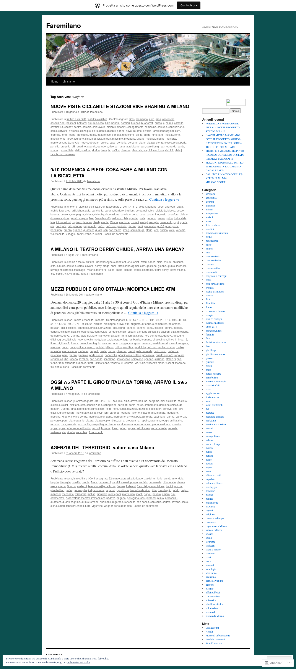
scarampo (109, 359)
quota (98, 230)
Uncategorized (213, 596)
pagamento (89, 226)
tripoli (80, 505)
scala (185, 502)
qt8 (73, 146)
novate (76, 142)
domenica (56, 218)
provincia (210, 506)
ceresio (178, 327)
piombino (111, 420)
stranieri (210, 565)
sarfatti (166, 502)
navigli (144, 222)
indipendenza (96, 490)
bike (107, 123)
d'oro (95, 130)
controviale (100, 331)
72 (73, 323)
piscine (209, 494)
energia (209, 315)
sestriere (165, 424)
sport (69, 320)
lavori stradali (213, 385)
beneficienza (212, 240)
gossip (209, 365)
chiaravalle (99, 127)
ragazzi (209, 510)
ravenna (155, 420)
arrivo (120, 323)
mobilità (150, 138)
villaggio (71, 234)
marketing (211, 420)
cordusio (114, 331)
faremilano (96, 112)
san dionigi (152, 146)
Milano (141, 138)
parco (101, 226)
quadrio (81, 146)
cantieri (209, 248)
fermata (132, 335)
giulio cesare (67, 412)
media (105, 222)
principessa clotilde (129, 355)
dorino (121, 130)
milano (209, 440)
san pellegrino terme (103, 424)
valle (172, 230)
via (162, 150)
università (211, 600)
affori (134, 478)
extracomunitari (213, 330)
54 (52, 323)
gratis (142, 218)
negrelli (94, 351)
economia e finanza (215, 311)
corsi (208, 279)
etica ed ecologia (214, 318)
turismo (209, 588)
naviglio (154, 222)
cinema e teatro (76, 262)
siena (53, 505)
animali (209, 209)
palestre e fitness (214, 483)
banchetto (97, 210)
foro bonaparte (153, 335)
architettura (57, 210)
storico (96, 150)
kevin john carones (61, 269)
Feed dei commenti (215, 639)
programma (133, 420)
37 (166, 320)
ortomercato (57, 498)
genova (116, 134)
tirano (115, 428)
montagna (106, 416)
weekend (210, 612)
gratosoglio (80, 490)
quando (91, 146)
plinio (160, 498)
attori (144, 262)
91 (86, 323)
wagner (108, 505)
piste (176, 142)
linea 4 (75, 343)
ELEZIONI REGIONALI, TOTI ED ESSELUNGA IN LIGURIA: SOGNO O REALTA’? (225, 166)
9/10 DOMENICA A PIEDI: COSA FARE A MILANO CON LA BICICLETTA (109, 172)
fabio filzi (86, 335)
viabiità (169, 150)
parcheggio (211, 487)
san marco (115, 230)
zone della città (123, 505)
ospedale (210, 479)
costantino (153, 214)
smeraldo (147, 269)
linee (83, 343)
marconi (146, 343)
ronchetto (129, 502)
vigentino (97, 505)
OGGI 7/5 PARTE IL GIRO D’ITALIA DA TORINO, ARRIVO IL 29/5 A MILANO (118, 385)
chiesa (89, 214)
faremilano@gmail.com (166, 130)
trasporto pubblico (75, 363)
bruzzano (105, 327)
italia (70, 339)
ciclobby (99, 214)
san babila (96, 359)
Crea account (212, 627)
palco (111, 269)
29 (161, 320)
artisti (136, 262)
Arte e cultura (213, 225)
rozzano (84, 359)
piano (142, 142)
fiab (126, 218)
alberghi (210, 201)
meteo (209, 432)
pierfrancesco (164, 142)
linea (164, 339)
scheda (141, 424)
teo (52, 273)
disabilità (210, 303)
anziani (209, 217)
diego (106, 266)
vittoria (71, 432)
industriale (180, 218)
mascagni (80, 269)
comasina (150, 127)
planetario (150, 226)
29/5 (103, 401)
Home (54, 81)
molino (160, 138)
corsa (132, 404)
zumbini (97, 234)
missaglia (80, 494)
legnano (79, 138)
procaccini (148, 355)
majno (184, 490)
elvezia (147, 130)
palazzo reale (144, 351)
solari (61, 505)
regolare (179, 355)
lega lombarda (131, 339)
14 (134, 320)
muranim (83, 351)
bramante (83, 327)
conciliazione (176, 127)
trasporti (99, 320)
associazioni (57, 123)
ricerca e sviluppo (215, 518)
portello (54, 146)
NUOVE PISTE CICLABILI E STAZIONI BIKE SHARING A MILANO (119, 106)
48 (184, 320)
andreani (170, 206)
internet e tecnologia (216, 381)
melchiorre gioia (178, 343)
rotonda (71, 424)
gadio (92, 134)
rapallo (145, 420)
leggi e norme (213, 393)
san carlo (155, 502)
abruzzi (125, 478)
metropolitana (78, 347)
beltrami (82, 123)
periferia (122, 142)
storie (149, 230)
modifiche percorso (146, 347)
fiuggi (122, 408)
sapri (120, 424)
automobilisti (159, 323)
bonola (115, 123)
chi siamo (69, 81)
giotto (139, 134)
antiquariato (212, 213)
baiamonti (174, 323)
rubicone (134, 146)
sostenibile (67, 150)
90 (82, 323)
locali (208, 401)
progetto (65, 146)
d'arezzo (74, 130)
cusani (132, 331)
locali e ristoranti (214, 404)
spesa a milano (213, 549)
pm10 (160, 226)
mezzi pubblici (95, 347)
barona (109, 210)
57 (56, 323)
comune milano (213, 268)
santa (181, 146)
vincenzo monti (155, 363)
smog (126, 230)
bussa (158, 123)
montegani (114, 494)
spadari (148, 359)
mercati (209, 428)
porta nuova (96, 355)
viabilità (59, 234)
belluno (142, 401)
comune (162, 127)
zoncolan (81, 432)
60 (65, 323)
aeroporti (210, 193)
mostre (209, 447)
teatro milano (177, 269)
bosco (180, 210)
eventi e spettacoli (215, 322)
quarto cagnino (71, 502)
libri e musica (212, 397)
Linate (156, 339)
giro (176, 335)
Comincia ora (189, 5)
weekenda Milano (215, 616)
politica (209, 498)
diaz (173, 331)
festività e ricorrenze (216, 342)
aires (132, 119)
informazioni (63, 222)
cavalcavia (56, 127)
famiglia (83, 218)
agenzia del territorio (150, 478)
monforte (171, 138)
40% (174, 320)
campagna (77, 214)
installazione (172, 134)
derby (98, 266)
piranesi (151, 498)
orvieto (131, 416)
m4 (207, 408)
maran (107, 138)
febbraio (55, 134)
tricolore (125, 150)
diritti (208, 299)
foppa (72, 134)
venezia (180, 230)
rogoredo (117, 502)
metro (65, 347)
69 (69, 323)
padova (110, 498)
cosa (142, 214)
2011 (126, 206)
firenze (121, 486)
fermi (64, 134)
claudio (61, 266)
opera (183, 222)
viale (178, 150)
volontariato (212, 608)
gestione (151, 266)
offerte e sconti (213, 475)
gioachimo (128, 134)
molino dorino (166, 347)
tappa (177, 359)
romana (123, 146)
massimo (117, 138)
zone (66, 366)
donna (209, 307)
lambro (87, 222)
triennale (137, 150)
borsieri (125, 123)
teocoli (59, 273)
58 (60, 323)
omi (173, 494)
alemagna (142, 119)
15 (138, 320)
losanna (106, 343)
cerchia (87, 127)
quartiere (103, 146)
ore (64, 226)
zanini (80, 234)
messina (55, 347)
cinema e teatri (213, 256)
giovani (209, 358)
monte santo (69, 351)
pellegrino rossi (136, 498)
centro (77, 127)
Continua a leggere (164, 199)
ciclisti (64, 404)
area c (208, 221)
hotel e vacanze (213, 373)
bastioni (71, 123)
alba (126, 401)
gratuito (151, 218)
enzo (114, 266)
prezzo (68, 230)
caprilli (116, 482)
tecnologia (211, 569)
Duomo (137, 130)
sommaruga (137, 230)
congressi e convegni (216, 276)
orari (58, 226)
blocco (171, 210)
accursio (118, 401)
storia (208, 561)
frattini (169, 486)
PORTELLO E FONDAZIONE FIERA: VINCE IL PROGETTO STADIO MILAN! (223, 127)
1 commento (95, 273)
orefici (131, 351)
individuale (82, 412)
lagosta (105, 339)
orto (70, 226)
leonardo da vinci (140, 490)
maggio (123, 343)
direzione (182, 331)
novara (157, 494)
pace (112, 142)
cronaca (209, 287)
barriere (119, 210)
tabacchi (71, 505)
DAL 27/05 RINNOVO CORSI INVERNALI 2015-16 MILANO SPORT (224, 178)
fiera (140, 335)
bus (115, 327)
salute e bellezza (214, 530)
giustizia (210, 361)
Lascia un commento (62, 154)
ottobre (77, 226)
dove (129, 130)
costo (163, 214)
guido (147, 134)
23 (157, 320)
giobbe (162, 266)
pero (65, 355)
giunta (171, 266)
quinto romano (90, 502)
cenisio (143, 482)
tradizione (211, 576)
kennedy (95, 339)
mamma (210, 412)
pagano (121, 498)
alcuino (98, 323)
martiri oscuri (160, 343)
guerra (161, 218)
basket (209, 236)
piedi (140, 226)
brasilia (94, 327)
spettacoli (210, 553)
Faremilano (63, 25)
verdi (156, 150)
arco (151, 119)
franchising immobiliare (150, 486)
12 (130, 320)
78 (78, 323)
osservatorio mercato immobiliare (85, 498)
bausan (54, 327)
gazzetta (132, 408)
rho (66, 359)
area (158, 119)
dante (102, 130)
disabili (111, 130)
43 (180, 320)
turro (88, 505)
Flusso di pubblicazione (218, 635)
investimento (57, 138)
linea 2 (65, 343)
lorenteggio (94, 343)
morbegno (120, 416)
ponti (168, 226)
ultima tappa (102, 363)
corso (53, 130)
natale (208, 459)
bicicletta (98, 123)
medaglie (129, 138)
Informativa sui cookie (78, 662)
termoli (96, 428)
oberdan (94, 142)
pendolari (210, 490)
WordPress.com (214, 643)
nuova (84, 142)
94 (91, 323)
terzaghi (106, 150)
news (208, 471)
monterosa (56, 142)
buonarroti (147, 123)
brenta (85, 482)
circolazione (112, 214)
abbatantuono (123, 262)
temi (156, 230)
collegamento (135, 127)
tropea (131, 428)
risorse (113, 146)
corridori (123, 404)
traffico (116, 150)
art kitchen (78, 210)
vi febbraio (127, 363)
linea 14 (55, 343)
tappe (62, 428)
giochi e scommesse (216, 354)
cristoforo (173, 214)
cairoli (169, 123)
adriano (151, 206)
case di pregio (129, 482)
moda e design (213, 444)
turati (90, 363)
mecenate (68, 494)
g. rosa (178, 486)
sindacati (210, 545)
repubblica (56, 359)
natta (67, 142)
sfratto (137, 269)
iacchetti (181, 266)
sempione (137, 359)
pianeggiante (77, 420)
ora (52, 226)
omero (104, 142)
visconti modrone (176, 363)
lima (87, 138)
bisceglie (65, 482)
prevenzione (212, 502)
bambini (210, 229)
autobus (146, 323)
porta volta (111, 355)
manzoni (55, 494)
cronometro (151, 404)
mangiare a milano (215, 416)
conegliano (110, 404)
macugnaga (148, 412)
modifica (128, 347)
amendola (178, 478)
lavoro (209, 389)
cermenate (155, 482)
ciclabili (111, 127)
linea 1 (172, 339)
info (52, 222)
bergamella (142, 210)
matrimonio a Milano (216, 424)
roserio (74, 359)
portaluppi (56, 230)
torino (53, 363)
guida (169, 218)
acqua (142, 206)
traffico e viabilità (76, 119)
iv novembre (81, 339)
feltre (109, 408)
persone (133, 142)
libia (154, 490)
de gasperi (163, 331)
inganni (110, 490)
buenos (135, 123)
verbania (55, 432)
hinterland (158, 134)
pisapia (128, 269)
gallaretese (104, 134)
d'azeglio (85, 130)
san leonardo (168, 146)
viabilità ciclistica (97, 119)
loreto (176, 490)
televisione (211, 573)
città (52, 266)
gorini (69, 490)
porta (183, 142)
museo (209, 451)
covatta (89, 266)
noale (103, 351)
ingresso (77, 222)
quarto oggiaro (164, 355)
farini (124, 335)
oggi (176, 222)
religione (210, 514)
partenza (173, 351)
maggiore (134, 343)
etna (73, 408)
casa (69, 478)
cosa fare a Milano (215, 283)
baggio (54, 482)
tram (61, 363)
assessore (168, 119)
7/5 (109, 401)
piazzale (83, 355)
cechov (68, 127)
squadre (176, 424)
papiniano (160, 416)
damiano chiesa (146, 331)
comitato (126, 214)
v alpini (147, 150)
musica (209, 455)
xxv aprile (56, 366)
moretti (135, 222)
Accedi (209, 631)
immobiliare (80, 478)
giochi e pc (211, 350)
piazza (151, 142)
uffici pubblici (213, 592)
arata (180, 206)
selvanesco (123, 359)
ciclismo (55, 404)
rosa (63, 424)
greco (62, 339)
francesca (82, 134)
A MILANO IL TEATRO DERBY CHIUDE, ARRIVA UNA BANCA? (117, 249)
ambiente (72, 206)
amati (167, 478)
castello (178, 123)
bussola (65, 214)
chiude (168, 262)
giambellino (57, 490)
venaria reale (159, 428)
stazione (159, 359)
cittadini (121, 127)
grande (133, 218)
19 (143, 320)
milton (118, 347)
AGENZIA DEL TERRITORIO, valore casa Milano (102, 447)
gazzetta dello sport (149, 408)
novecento (166, 222)
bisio (159, 262)
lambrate (116, 339)
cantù (150, 327)
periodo (122, 226)
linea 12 (182, 339)
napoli (147, 494)
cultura (90, 262)
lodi (93, 138)
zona (88, 234)
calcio (208, 244)
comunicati (211, 272)
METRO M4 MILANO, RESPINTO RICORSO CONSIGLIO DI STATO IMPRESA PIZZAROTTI (225, 154)
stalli (77, 150)
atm (127, 323)
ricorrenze (211, 522)
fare (91, 218)
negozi (209, 467)
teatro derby (161, 269)
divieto (184, 214)
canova (141, 327)
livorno (136, 412)
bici (90, 123)
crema (62, 486)
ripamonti (105, 502)
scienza (209, 533)
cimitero (65, 331)
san (143, 146)
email (74, 218)
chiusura (178, 262)
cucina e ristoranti (215, 291)
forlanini (131, 486)
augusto (135, 323)
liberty (96, 222)
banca (151, 262)
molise (180, 347)
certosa (54, 331)
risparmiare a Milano (216, 526)
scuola (209, 537)
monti (139, 494)
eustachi (82, 486)
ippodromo (122, 490)
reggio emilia (169, 420)
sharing (54, 150)
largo (70, 138)
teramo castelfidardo (79, 428)
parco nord (160, 351)
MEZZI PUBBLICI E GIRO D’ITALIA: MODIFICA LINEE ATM (112, 289)
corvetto (63, 130)
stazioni (86, 150)
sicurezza (210, 541)
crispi (123, 331)
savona (176, 502)
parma (170, 416)
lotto (99, 138)
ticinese (105, 428)
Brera (94, 482)
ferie (208, 338)
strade (169, 359)
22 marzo (114, 478)
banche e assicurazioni (217, 233)
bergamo (154, 401)
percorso (111, 226)
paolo (119, 269)
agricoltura (211, 197)
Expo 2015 (211, 326)
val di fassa (143, 428)
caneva (131, 327)
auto (87, 210)
